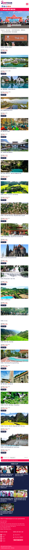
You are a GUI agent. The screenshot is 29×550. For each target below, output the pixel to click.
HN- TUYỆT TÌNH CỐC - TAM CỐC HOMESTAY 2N (11, 173)
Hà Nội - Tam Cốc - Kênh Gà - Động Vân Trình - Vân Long (13, 426)
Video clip (14, 464)
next (28, 19)
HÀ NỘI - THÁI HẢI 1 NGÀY (6, 47)
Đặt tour (3, 52)
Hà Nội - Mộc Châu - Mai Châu (7, 341)
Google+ (3, 538)
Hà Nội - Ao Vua (4, 320)
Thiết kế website (4, 548)
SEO (9, 548)
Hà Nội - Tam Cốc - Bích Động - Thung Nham (10, 405)
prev (0, 19)
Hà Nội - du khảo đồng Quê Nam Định (8, 257)
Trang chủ (3, 30)
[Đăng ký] (18, 540)
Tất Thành (12, 548)
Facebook (4, 534)
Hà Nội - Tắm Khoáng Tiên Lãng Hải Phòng (10, 362)
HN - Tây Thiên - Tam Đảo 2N (7, 383)
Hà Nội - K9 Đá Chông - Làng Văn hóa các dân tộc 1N (12, 236)
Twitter (3, 536)
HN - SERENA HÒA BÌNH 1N (6, 152)
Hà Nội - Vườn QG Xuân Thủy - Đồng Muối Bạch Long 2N (13, 215)
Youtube (3, 540)
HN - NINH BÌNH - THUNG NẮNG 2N (8, 89)
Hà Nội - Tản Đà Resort (5, 299)
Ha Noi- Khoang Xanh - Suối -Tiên (8, 278)
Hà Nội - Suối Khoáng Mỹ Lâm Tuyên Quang (10, 447)
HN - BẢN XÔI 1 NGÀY (5, 131)
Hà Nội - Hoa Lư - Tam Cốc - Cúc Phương (9, 194)
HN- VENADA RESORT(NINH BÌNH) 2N (8, 68)
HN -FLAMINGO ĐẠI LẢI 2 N (6, 110)
